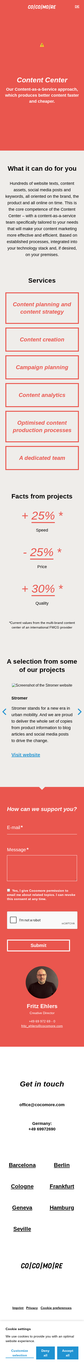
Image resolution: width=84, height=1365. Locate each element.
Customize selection (19, 1353)
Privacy (32, 1308)
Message (16, 849)
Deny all (45, 1353)
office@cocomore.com (42, 1104)
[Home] (42, 8)
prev (4, 711)
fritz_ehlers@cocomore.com (42, 1026)
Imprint (18, 1308)
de (77, 6)
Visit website (25, 754)
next (80, 711)
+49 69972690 (42, 1129)
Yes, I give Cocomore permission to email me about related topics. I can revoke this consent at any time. (41, 895)
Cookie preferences (56, 1308)
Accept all (67, 1353)
